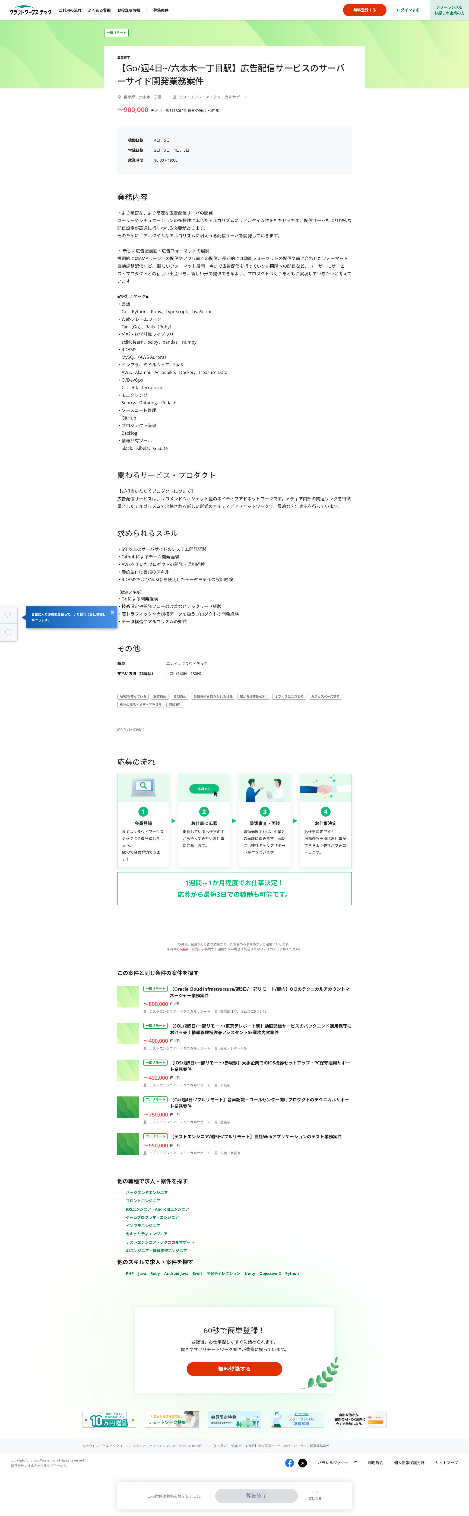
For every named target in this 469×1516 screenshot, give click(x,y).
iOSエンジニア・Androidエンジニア (157, 1209)
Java (142, 1273)
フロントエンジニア (143, 1200)
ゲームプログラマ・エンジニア (152, 1217)
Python (292, 1273)
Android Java (176, 1273)
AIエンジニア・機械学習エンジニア (156, 1250)
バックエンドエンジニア (147, 1192)
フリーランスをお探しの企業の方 (449, 10)
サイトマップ (446, 1462)
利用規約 (375, 1462)
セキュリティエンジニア (146, 1233)
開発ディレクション (223, 1273)
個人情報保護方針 (409, 1462)
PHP (130, 1273)
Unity (250, 1273)
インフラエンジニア (143, 1225)
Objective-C (270, 1273)
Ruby (155, 1273)
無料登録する (234, 1369)
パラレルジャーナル (335, 1462)
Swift (197, 1273)
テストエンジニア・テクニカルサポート (160, 1242)
